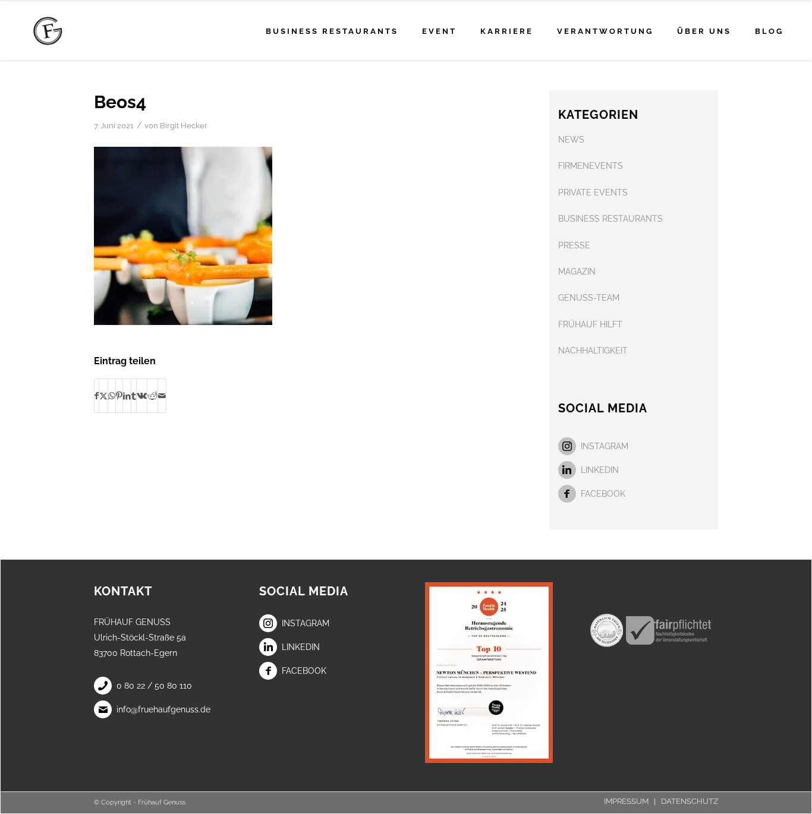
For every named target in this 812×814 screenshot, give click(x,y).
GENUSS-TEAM (588, 297)
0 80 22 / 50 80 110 (154, 685)
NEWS (571, 139)
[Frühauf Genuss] (66, 31)
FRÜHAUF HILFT (590, 324)
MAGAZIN (577, 271)
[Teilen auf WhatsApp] (111, 395)
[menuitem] (332, 31)
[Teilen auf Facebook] (97, 395)
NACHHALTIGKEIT (593, 350)
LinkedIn (600, 470)
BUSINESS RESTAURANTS (610, 218)
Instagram (604, 446)
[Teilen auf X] (103, 395)
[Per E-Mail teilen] (162, 395)
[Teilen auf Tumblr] (133, 395)
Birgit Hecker (183, 125)
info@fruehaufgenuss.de (163, 709)
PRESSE (574, 245)
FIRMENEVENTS (590, 166)
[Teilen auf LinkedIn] (127, 395)
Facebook (603, 494)
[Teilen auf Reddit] (152, 395)
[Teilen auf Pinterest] (119, 395)
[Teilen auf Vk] (142, 395)
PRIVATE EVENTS (593, 192)
